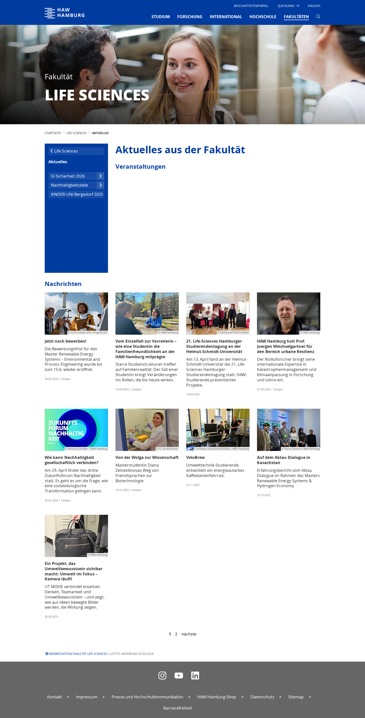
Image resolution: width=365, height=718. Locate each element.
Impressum (86, 697)
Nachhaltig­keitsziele (69, 185)
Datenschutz (262, 697)
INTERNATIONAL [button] (226, 16)
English (314, 6)
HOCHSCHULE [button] (263, 16)
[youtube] (178, 675)
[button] (288, 6)
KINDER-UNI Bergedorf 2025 (77, 194)
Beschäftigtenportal (251, 6)
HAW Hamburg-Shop (216, 697)
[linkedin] (195, 675)
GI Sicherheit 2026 (68, 176)
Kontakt (54, 697)
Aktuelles (57, 161)
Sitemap (296, 697)
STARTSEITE (53, 133)
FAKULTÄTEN (296, 16)
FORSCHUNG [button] (189, 16)
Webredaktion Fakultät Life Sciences (78, 654)
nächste (189, 634)
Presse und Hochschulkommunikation (147, 697)
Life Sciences (77, 133)
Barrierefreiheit (177, 708)
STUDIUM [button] (160, 16)
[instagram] (162, 675)
